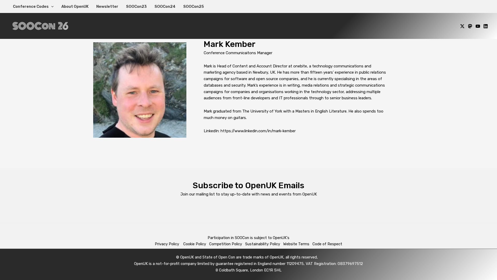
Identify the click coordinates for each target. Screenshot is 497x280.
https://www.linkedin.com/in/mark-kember (258, 131)
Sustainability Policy (262, 244)
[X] (462, 26)
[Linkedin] (485, 26)
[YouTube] (478, 26)
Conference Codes (31, 6)
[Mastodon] (470, 26)
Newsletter (107, 6)
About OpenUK (75, 6)
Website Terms (296, 244)
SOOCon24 (165, 6)
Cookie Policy (194, 244)
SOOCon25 (193, 6)
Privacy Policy (167, 244)
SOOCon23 (136, 6)
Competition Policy (227, 244)
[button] (51, 6)
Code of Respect (327, 244)
